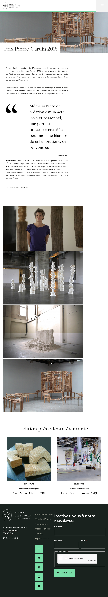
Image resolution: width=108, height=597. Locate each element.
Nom (83, 540)
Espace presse (42, 538)
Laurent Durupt (37, 93)
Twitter (39, 558)
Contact (39, 533)
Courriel (58, 526)
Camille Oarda (13, 93)
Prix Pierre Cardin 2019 (79, 493)
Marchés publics (43, 529)
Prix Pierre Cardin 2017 (29, 493)
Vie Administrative (44, 514)
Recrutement (41, 524)
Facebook (39, 549)
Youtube (39, 586)
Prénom (58, 540)
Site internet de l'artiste (17, 188)
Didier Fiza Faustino (46, 90)
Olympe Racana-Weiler (57, 88)
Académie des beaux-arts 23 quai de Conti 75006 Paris (15, 530)
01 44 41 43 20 (10, 538)
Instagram (39, 567)
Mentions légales (43, 519)
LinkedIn (39, 577)
